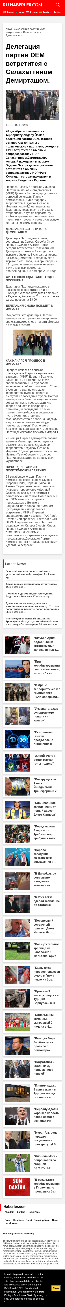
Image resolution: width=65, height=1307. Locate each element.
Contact (21, 1212)
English (10, 12)
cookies (31, 1277)
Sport (29, 1220)
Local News (11, 1223)
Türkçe (56, 12)
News (55, 1220)
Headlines (18, 1220)
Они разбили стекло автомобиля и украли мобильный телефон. (30, 574)
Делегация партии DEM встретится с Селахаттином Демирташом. (25, 32)
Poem (8, 1220)
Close (56, 1288)
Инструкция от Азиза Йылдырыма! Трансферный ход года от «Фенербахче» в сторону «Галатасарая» (32, 621)
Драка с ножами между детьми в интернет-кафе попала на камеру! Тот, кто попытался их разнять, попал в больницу (32, 607)
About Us (9, 1212)
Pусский (34, 12)
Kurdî (46, 12)
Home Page (34, 1212)
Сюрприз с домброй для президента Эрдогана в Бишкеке (29, 595)
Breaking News (42, 1220)
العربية (22, 12)
